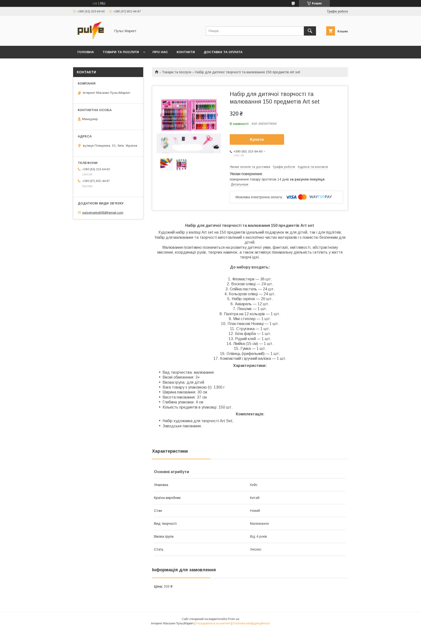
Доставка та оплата (223, 52)
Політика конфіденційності (251, 623)
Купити (257, 139)
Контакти (186, 52)
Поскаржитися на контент (213, 623)
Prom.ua (233, 619)
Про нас (160, 52)
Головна (85, 52)
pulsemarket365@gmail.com (102, 212)
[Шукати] (310, 31)
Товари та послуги (121, 52)
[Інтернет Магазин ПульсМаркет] (90, 39)
